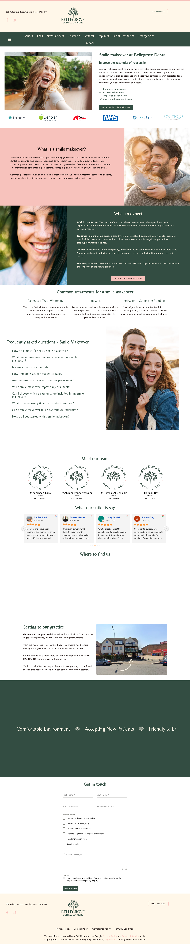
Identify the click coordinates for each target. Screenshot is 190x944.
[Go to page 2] (95, 545)
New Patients (55, 36)
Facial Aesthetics (123, 36)
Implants (103, 36)
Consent (66, 875)
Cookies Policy (81, 928)
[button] (9, 39)
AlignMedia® (111, 939)
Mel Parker (111, 517)
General (89, 36)
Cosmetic (74, 36)
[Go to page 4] (99, 545)
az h (72, 517)
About (29, 36)
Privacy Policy (63, 928)
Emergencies (146, 36)
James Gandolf (149, 517)
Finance (90, 43)
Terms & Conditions (124, 928)
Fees (40, 36)
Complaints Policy (101, 928)
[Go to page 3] (97, 545)
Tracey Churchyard (44, 517)
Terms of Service (130, 936)
